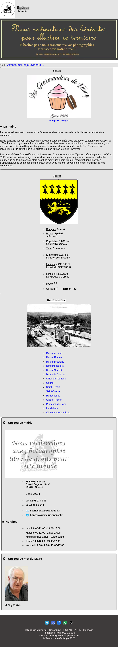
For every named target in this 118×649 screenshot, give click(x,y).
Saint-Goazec (53, 391)
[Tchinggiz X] (71, 624)
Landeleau (52, 408)
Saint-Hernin (53, 387)
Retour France (54, 357)
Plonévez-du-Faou (56, 404)
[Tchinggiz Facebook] (59, 624)
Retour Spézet (54, 370)
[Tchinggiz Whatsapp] (65, 624)
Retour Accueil (54, 353)
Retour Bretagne (55, 361)
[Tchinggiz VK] (53, 624)
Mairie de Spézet (55, 374)
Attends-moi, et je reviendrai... (25, 64)
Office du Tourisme (56, 378)
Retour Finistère (55, 366)
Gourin (50, 383)
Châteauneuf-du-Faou (58, 412)
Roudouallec (53, 395)
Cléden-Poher (54, 399)
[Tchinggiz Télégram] (47, 624)
